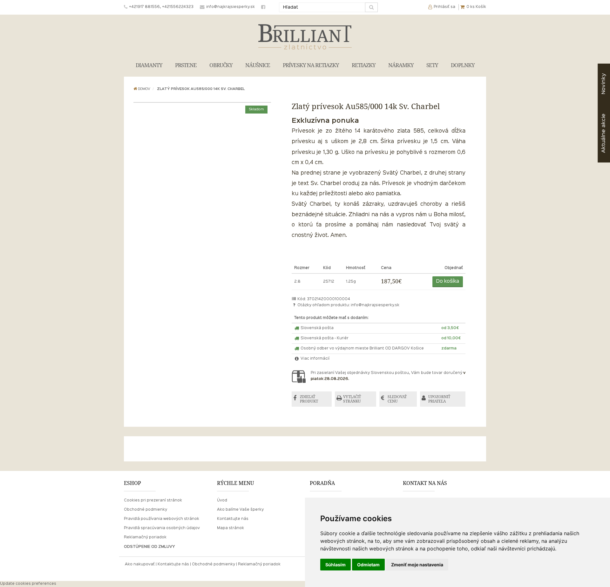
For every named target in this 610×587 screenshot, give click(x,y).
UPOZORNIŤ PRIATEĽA (439, 399)
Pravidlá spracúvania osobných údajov (162, 528)
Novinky (603, 83)
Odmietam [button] (368, 564)
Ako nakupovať (140, 564)
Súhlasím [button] (335, 564)
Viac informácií (314, 358)
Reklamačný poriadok (145, 537)
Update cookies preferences (28, 583)
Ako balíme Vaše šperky (240, 509)
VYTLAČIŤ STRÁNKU (352, 399)
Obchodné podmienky (145, 509)
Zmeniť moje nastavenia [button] (417, 564)
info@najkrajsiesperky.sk (375, 305)
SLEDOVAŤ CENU (397, 399)
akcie (603, 133)
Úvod (222, 500)
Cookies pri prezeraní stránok (153, 500)
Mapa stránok (230, 528)
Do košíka (447, 281)
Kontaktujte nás (232, 519)
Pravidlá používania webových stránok (161, 519)
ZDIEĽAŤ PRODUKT (309, 399)
